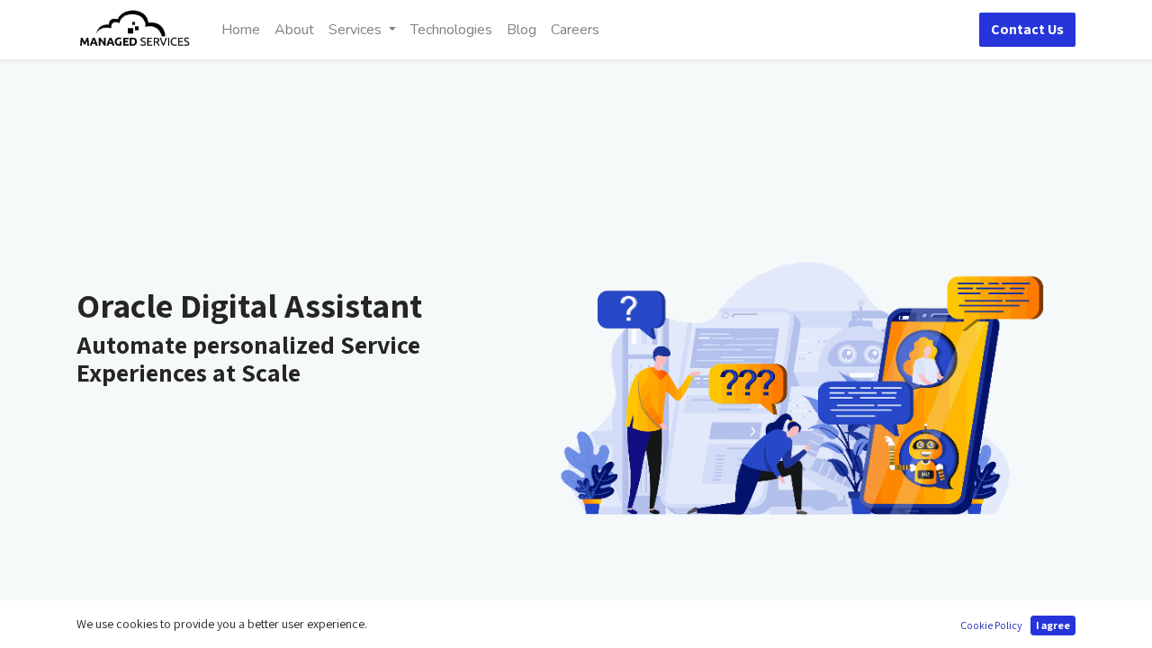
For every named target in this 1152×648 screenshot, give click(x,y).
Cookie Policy (991, 625)
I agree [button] (1053, 625)
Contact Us (1027, 29)
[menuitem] (240, 30)
